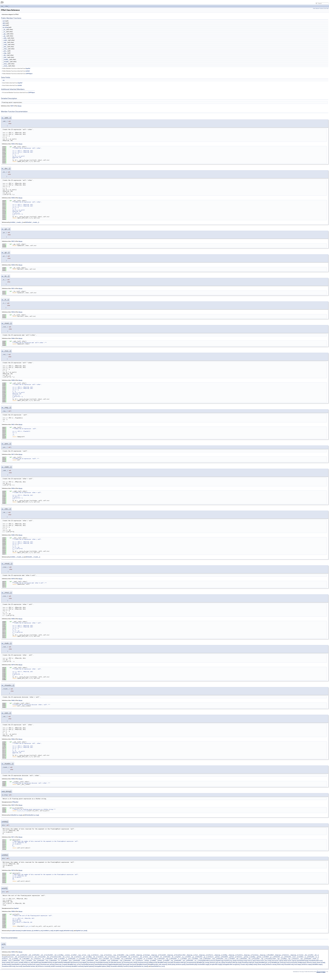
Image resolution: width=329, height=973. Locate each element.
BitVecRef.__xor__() (193, 960)
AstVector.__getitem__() (215, 957)
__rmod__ (5, 66)
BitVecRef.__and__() (39, 955)
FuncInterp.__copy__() (111, 955)
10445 (12, 535)
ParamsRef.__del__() (45, 957)
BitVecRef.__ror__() (56, 960)
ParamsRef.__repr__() (259, 958)
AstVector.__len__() (7, 958)
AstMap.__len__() (18, 958)
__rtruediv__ (6, 61)
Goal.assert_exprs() (277, 960)
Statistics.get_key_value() (217, 962)
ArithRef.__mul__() (120, 958)
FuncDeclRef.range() (203, 964)
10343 (12, 144)
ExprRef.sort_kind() (81, 930)
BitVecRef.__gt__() (279, 957)
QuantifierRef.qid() (191, 964)
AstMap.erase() (152, 962)
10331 (12, 288)
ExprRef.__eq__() (181, 957)
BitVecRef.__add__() (27, 955)
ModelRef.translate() (78, 966)
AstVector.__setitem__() (144, 960)
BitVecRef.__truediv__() (32, 222)
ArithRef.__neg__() (153, 958)
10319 (12, 870)
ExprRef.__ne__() (142, 958)
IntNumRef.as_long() (16, 815)
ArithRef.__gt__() (269, 957)
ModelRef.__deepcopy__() (275, 955)
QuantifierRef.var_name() (141, 966)
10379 (12, 664)
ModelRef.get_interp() (203, 962)
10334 (12, 312)
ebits (4, 23)
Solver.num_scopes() (61, 964)
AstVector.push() (181, 964)
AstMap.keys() (302, 962)
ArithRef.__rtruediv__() (16, 557)
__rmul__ (5, 48)
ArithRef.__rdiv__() (235, 958)
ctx (3, 80)
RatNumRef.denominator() (71, 962)
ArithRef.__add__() (15, 955)
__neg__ (5, 53)
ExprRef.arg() (220, 960)
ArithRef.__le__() (303, 957)
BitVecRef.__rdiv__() (247, 958)
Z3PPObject (29, 73)
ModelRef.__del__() (126, 957)
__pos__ (5, 51)
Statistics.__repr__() (299, 958)
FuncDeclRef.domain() (102, 962)
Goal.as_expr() (252, 960)
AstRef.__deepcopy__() (137, 955)
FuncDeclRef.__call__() (51, 955)
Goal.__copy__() (87, 955)
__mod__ (5, 63)
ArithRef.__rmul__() (32, 960)
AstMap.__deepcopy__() (229, 955)
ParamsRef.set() (289, 964)
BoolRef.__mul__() (109, 958)
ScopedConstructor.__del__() (10, 957)
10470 (12, 578)
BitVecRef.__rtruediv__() (33, 557)
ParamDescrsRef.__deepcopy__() (184, 955)
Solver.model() (321, 962)
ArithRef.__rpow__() (68, 960)
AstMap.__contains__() (65, 955)
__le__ (4, 29)
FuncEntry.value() (128, 966)
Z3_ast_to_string (22, 810)
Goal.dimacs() (91, 962)
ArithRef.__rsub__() (106, 960)
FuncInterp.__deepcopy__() (259, 955)
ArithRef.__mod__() (85, 958)
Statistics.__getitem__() (243, 957)
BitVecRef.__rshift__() (94, 960)
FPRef (6, 6)
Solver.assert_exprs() (290, 960)
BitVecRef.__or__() (176, 958)
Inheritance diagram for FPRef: (10, 14)
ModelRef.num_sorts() (74, 964)
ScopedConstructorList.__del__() (29, 957)
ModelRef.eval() (162, 962)
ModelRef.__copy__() (124, 955)
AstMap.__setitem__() (157, 960)
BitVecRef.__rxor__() (131, 960)
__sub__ (5, 42)
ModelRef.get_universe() (279, 962)
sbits (4, 25)
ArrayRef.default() (58, 962)
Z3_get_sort (28, 926)
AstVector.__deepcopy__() (214, 955)
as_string (5, 27)
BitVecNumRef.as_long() (32, 815)
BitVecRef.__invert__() (291, 957)
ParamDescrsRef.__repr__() (274, 958)
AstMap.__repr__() (287, 958)
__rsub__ (5, 44)
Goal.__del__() (71, 957)
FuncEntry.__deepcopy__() (244, 955)
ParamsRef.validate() (117, 966)
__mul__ (5, 46)
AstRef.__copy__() (77, 955)
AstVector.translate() (44, 966)
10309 (12, 952)
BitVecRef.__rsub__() (118, 960)
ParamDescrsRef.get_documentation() (185, 962)
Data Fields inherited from (12, 83)
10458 (12, 779)
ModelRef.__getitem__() (229, 957)
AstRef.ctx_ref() (28, 962)
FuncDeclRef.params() (87, 964)
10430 (12, 198)
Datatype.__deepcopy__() (152, 955)
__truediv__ (6, 59)
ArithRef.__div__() (159, 957)
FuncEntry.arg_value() (230, 960)
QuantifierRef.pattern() (101, 964)
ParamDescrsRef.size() (8, 966)
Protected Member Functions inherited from (18, 92)
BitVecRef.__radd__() (211, 958)
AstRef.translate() (56, 966)
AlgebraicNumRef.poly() (115, 964)
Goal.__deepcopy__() (201, 955)
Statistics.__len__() (40, 958)
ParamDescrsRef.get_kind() (234, 962)
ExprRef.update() (89, 966)
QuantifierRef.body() (302, 960)
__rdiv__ (5, 57)
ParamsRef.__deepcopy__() (167, 955)
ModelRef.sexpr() (317, 964)
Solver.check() (6, 962)
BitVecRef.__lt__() (74, 958)
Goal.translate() (66, 966)
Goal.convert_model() (17, 962)
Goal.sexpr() (297, 964)
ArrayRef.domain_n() (27, 930)
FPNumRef (15, 802)
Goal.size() (19, 966)
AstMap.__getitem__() (257, 957)
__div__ (5, 55)
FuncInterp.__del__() (115, 957)
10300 (12, 911)
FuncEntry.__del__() (103, 957)
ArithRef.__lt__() (64, 958)
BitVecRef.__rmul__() (44, 960)
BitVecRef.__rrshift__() (80, 960)
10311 (12, 837)
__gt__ (4, 36)
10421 (12, 424)
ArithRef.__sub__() (169, 960)
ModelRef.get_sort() (265, 962)
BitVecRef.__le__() (313, 957)
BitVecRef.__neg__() (164, 958)
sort (4, 21)
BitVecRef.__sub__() (181, 960)
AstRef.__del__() (314, 955)
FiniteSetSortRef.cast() (315, 960)
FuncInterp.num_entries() (47, 964)
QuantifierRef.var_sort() (158, 966)
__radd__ (5, 40)
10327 (12, 805)
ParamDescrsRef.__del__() (58, 957)
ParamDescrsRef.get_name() (250, 962)
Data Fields (326, 8)
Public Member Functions (318, 8)
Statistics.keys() (311, 962)
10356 (12, 488)
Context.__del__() (304, 955)
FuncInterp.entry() (143, 962)
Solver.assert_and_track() (263, 960)
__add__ (5, 38)
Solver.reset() (261, 964)
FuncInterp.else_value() (130, 962)
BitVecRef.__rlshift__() (311, 958)
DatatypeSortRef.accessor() (207, 960)
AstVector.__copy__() (99, 955)
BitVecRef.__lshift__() (53, 958)
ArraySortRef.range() (216, 964)
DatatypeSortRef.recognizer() (231, 964)
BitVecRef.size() (68, 930)
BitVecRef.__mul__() (131, 958)
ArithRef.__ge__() (191, 957)
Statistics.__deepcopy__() (290, 955)
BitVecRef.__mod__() (98, 958)
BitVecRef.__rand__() (223, 958)
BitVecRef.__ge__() (201, 957)
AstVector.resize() (271, 964)
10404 (12, 618)
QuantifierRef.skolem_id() (30, 966)
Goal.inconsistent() (291, 962)
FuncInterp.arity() (242, 960)
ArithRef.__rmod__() (7, 960)
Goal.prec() (133, 964)
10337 (12, 241)
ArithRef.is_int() (38, 930)
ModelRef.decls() (47, 962)
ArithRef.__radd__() (198, 958)
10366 (12, 739)
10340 (12, 265)
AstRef (28, 71)
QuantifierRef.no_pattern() (19, 964)
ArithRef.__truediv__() (16, 222)
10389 (12, 380)
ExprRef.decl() (37, 962)
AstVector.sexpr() (307, 964)
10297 (12, 106)
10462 (12, 700)
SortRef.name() (6, 964)
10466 (12, 338)
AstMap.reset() (252, 964)
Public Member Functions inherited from (16, 68)
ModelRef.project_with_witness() (157, 964)
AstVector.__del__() (81, 957)
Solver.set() (280, 964)
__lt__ (4, 31)
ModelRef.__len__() (29, 958)
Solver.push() (171, 964)
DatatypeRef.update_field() (102, 966)
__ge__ (5, 33)
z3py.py (19, 106)
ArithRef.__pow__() (187, 958)
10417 (12, 454)
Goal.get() (170, 962)
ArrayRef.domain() (15, 930)
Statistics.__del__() (138, 957)
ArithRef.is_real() (48, 930)
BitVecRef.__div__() (170, 957)
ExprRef (28, 68)
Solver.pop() (125, 964)
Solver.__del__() (148, 957)
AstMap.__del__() (92, 957)
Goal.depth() (82, 962)
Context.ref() (244, 964)
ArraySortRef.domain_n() (116, 962)
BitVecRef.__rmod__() (20, 960)
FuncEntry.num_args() (33, 964)
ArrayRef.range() (58, 930)
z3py (2, 6)
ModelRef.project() (142, 964)
